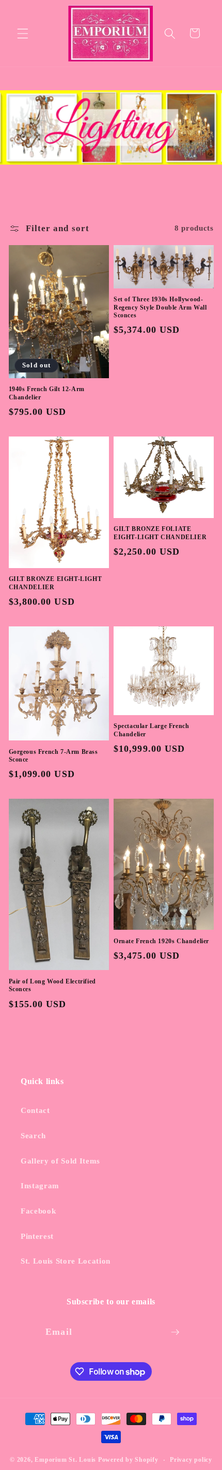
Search (33, 1135)
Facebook (38, 1210)
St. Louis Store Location (65, 1260)
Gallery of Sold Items (60, 1160)
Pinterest (37, 1236)
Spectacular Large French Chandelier (151, 730)
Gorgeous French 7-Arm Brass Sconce (53, 756)
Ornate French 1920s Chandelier (161, 941)
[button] (22, 33)
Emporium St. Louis (65, 1460)
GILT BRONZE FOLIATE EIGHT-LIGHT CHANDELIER (160, 533)
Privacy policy (191, 1459)
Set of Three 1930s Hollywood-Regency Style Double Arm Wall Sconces (160, 307)
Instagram (40, 1185)
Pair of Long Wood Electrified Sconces (52, 985)
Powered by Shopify (128, 1460)
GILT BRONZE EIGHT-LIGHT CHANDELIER (55, 583)
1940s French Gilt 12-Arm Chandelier (47, 393)
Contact (35, 1110)
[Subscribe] (175, 1332)
